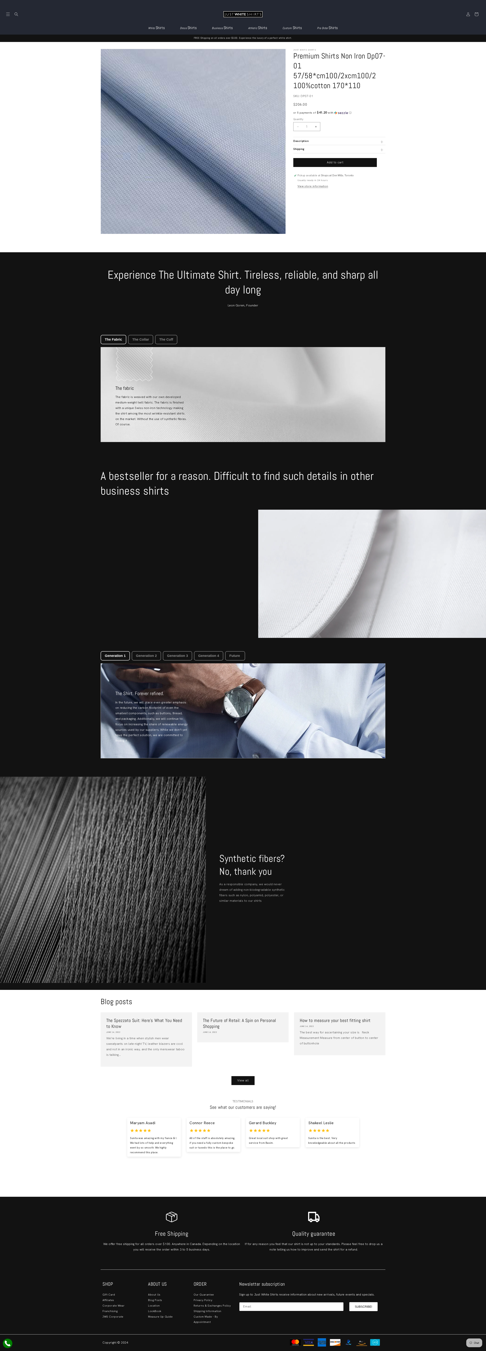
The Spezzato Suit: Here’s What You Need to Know (144, 1023)
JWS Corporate (113, 1316)
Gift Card (109, 1294)
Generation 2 (146, 656)
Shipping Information (207, 1311)
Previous (102, 1142)
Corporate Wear (114, 1305)
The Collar (140, 339)
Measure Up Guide (160, 1316)
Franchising (110, 1311)
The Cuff (166, 339)
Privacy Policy (203, 1300)
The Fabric (113, 339)
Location (154, 1305)
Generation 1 (115, 656)
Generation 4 (208, 656)
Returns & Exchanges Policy (212, 1305)
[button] (8, 14)
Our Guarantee (204, 1294)
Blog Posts (155, 1300)
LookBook (154, 1311)
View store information (312, 186)
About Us (154, 1294)
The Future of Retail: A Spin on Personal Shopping (239, 1023)
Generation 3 (177, 656)
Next (384, 1142)
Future (235, 656)
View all (243, 1080)
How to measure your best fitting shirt (335, 1020)
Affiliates (108, 1300)
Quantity (298, 119)
